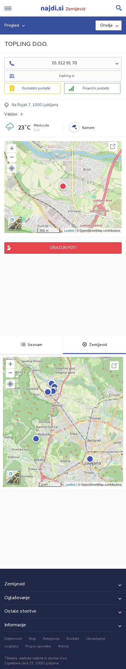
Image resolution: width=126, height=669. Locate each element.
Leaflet (69, 230)
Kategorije (51, 638)
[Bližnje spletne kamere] (74, 127)
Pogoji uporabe (38, 646)
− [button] (12, 157)
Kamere (88, 127)
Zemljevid (98, 345)
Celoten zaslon (112, 146)
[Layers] (14, 223)
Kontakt (73, 638)
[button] (11, 168)
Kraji (32, 638)
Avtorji (63, 646)
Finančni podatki (96, 88)
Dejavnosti (13, 638)
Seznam (35, 345)
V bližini (10, 114)
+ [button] (12, 148)
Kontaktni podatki (36, 88)
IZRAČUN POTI (63, 247)
